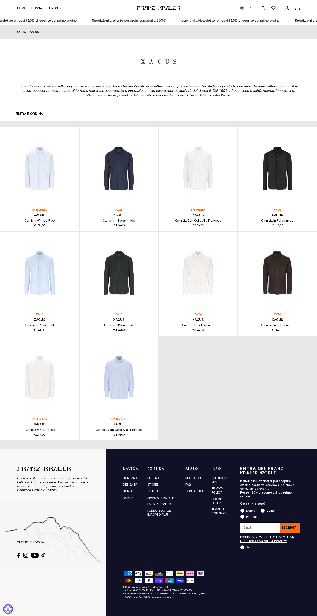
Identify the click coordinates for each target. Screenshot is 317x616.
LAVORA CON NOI (159, 504)
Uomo (21, 32)
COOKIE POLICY (217, 501)
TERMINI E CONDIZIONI (220, 511)
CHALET (152, 491)
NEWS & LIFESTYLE (160, 498)
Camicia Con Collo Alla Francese (198, 220)
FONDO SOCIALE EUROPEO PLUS (159, 512)
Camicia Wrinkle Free (40, 220)
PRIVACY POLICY (217, 490)
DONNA (128, 498)
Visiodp (167, 596)
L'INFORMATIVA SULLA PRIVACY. (263, 541)
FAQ (188, 484)
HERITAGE (154, 478)
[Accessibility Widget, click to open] (8, 609)
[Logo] (158, 8)
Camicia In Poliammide (119, 220)
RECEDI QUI (193, 478)
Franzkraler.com (139, 587)
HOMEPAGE (131, 478)
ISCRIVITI (289, 527)
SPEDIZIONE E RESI (221, 480)
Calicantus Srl (145, 593)
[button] (297, 8)
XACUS (34, 32)
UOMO (127, 491)
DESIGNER (130, 484)
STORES (153, 484)
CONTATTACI (194, 491)
